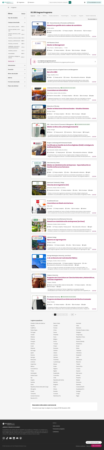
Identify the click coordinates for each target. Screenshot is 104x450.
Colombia (55, 359)
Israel (32, 346)
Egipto (55, 371)
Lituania (78, 339)
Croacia (78, 368)
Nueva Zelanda (80, 341)
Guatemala (56, 373)
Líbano (55, 353)
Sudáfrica (33, 328)
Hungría (33, 341)
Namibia (78, 384)
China (54, 330)
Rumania (55, 348)
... (69, 314)
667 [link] (72, 314)
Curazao (55, 393)
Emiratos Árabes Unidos (82, 330)
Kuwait (32, 391)
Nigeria (55, 368)
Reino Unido (56, 323)
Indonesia (78, 353)
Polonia (33, 339)
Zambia (55, 350)
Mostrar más (11, 61)
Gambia (33, 382)
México (32, 366)
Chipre (55, 346)
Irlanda (32, 334)
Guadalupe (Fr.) (80, 389)
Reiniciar (23, 13)
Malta (77, 348)
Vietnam (55, 357)
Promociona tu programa (58, 428)
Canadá (55, 325)
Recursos (31, 2)
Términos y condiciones (80, 446)
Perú (54, 387)
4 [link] (63, 314)
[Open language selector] (84, 2)
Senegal (78, 391)
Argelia (32, 380)
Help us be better (96, 445)
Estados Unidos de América (38, 323)
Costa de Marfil (80, 387)
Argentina (33, 364)
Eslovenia (78, 382)
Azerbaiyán (34, 373)
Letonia (55, 355)
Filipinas (33, 348)
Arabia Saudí (34, 375)
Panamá (78, 377)
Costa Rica (56, 375)
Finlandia (55, 334)
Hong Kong (79, 334)
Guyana (78, 371)
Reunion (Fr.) (34, 398)
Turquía (55, 343)
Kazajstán (78, 355)
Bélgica (55, 339)
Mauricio (78, 362)
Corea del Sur (34, 368)
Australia (78, 323)
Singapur (78, 332)
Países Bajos (34, 330)
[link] (13, 7)
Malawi (78, 380)
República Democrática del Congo (39, 387)
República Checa (80, 337)
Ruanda (55, 391)
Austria (32, 343)
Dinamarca (79, 343)
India (77, 357)
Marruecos (79, 373)
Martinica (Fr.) (57, 396)
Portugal (33, 332)
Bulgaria (55, 384)
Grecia (55, 341)
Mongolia (33, 389)
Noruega (33, 350)
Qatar (32, 384)
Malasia (33, 337)
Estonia (33, 355)
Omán (55, 366)
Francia (55, 328)
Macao (55, 364)
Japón (32, 353)
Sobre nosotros (56, 426)
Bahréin (55, 382)
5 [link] (66, 314)
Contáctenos (56, 431)
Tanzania (33, 393)
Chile (54, 377)
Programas (21, 2)
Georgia (33, 357)
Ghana (55, 389)
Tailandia (78, 350)
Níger (77, 396)
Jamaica (78, 375)
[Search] (70, 2)
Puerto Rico (79, 366)
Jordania (33, 362)
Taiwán (78, 364)
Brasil (77, 346)
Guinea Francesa (35, 396)
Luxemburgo (56, 362)
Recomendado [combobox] (92, 19)
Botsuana (33, 359)
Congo (78, 393)
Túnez (32, 371)
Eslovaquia (79, 359)
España (33, 325)
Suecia (55, 332)
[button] (16, 26)
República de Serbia (58, 380)
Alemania (78, 328)
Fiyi (31, 377)
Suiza (54, 337)
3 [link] (60, 314)
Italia (77, 325)
